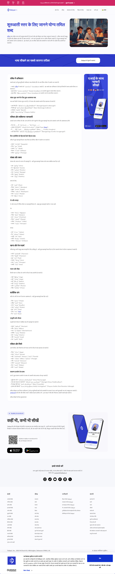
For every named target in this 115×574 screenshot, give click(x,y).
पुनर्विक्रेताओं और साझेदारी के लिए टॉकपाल (71, 510)
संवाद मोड (37, 525)
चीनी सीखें (9, 528)
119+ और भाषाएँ (10, 542)
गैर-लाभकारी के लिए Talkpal (68, 508)
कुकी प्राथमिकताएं (94, 519)
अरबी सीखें (9, 525)
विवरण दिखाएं (27, 570)
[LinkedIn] (65, 479)
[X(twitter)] (70, 479)
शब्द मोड (36, 522)
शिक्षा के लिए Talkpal (67, 499)
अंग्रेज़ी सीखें (10, 499)
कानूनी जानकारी (93, 533)
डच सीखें (9, 516)
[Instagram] (45, 479)
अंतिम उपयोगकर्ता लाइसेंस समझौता (97, 528)
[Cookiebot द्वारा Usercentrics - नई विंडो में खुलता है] (11, 570)
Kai (20, 311)
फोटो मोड (37, 513)
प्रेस (91, 505)
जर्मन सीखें (9, 510)
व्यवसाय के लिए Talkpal (67, 502)
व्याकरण (36, 499)
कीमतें (91, 508)
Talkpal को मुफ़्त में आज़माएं (88, 60)
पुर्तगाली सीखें (10, 539)
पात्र (36, 508)
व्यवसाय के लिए (71, 10)
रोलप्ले (36, 505)
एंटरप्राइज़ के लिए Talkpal (68, 505)
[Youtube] (55, 479)
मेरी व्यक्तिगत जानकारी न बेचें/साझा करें (98, 531)
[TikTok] (50, 479)
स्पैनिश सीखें (9, 502)
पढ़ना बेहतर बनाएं (38, 536)
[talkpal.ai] (12, 10)
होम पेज (57, 10)
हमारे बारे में (92, 499)
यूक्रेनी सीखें (10, 513)
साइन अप (89, 10)
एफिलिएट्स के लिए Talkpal (68, 513)
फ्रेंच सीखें (9, 505)
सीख (63, 10)
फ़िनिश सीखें (9, 522)
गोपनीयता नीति (93, 516)
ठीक (100, 558)
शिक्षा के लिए (80, 10)
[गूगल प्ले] (32, 450)
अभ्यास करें (13, 393)
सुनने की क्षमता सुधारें (39, 531)
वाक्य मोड (37, 519)
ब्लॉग (91, 502)
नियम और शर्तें (93, 522)
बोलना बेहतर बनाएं (38, 533)
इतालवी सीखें (10, 508)
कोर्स (36, 502)
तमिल (8, 36)
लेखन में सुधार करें (38, 539)
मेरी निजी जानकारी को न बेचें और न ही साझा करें (100, 566)
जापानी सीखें (9, 533)
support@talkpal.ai (60, 473)
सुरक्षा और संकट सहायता (95, 525)
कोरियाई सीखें (10, 536)
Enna (45, 127)
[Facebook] (60, 479)
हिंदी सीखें (9, 531)
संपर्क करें (92, 510)
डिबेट (36, 510)
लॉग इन (96, 10)
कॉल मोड (37, 516)
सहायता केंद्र (93, 513)
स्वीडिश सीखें (10, 519)
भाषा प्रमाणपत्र (38, 528)
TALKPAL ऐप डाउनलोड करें (17, 413)
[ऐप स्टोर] (14, 450)
